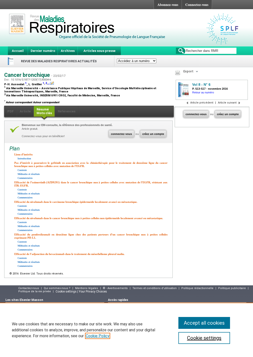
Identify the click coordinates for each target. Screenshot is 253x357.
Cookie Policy (97, 336)
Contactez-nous (28, 288)
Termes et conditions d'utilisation (154, 288)
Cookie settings (204, 338)
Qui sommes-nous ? (57, 288)
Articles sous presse (99, 51)
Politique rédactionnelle (197, 288)
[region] (126, 330)
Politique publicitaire (232, 288)
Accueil (18, 51)
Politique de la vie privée (34, 291)
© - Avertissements (115, 288)
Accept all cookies (204, 323)
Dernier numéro (43, 51)
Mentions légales (86, 288)
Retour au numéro (203, 92)
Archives (68, 51)
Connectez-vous (196, 4)
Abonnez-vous (167, 4)
